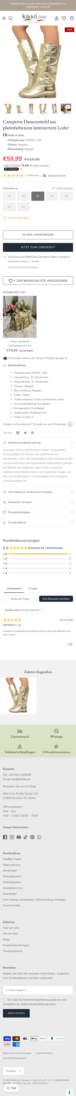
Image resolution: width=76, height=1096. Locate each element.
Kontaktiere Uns (13, 888)
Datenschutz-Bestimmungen (17, 1053)
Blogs (6, 939)
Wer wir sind (11, 928)
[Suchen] (12, 18)
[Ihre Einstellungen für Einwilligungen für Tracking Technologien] (69, 1092)
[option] (38, 63)
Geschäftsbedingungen (14, 1058)
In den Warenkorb (38, 235)
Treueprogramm (13, 951)
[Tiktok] (25, 837)
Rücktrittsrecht (12, 876)
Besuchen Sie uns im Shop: (19, 786)
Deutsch (11, 1071)
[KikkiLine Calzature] (34, 18)
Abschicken (16, 1013)
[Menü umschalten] (4, 18)
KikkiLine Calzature (20, 1080)
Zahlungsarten (12, 882)
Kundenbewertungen (16, 945)
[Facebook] (5, 837)
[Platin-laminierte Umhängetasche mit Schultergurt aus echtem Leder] (20, 317)
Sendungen (10, 870)
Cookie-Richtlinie (44, 1053)
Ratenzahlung (11, 865)
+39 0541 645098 (19, 775)
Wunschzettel (11, 905)
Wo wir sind (10, 933)
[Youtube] (19, 837)
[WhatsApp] (69, 424)
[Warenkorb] (72, 18)
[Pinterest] (32, 837)
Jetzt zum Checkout (38, 247)
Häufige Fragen (12, 859)
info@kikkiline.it (20, 779)
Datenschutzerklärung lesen (38, 1004)
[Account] (56, 18)
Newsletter (10, 894)
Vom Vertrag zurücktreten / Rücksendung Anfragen (34, 899)
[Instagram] (12, 837)
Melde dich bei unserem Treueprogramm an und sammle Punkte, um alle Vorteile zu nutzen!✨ (38, 5)
